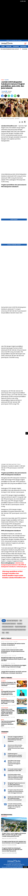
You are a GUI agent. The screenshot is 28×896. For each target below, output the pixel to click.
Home (3, 46)
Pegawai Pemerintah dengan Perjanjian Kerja (13, 629)
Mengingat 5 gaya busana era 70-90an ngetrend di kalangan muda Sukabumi (16, 784)
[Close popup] (27, 433)
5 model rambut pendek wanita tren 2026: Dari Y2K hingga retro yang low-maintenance (15, 806)
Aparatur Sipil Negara (12, 620)
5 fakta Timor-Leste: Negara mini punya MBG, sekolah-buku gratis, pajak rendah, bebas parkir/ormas (8, 712)
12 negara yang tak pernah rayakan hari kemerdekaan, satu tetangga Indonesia (15, 791)
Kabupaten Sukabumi (7, 626)
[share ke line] (15, 96)
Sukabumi (16, 46)
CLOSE (25, 867)
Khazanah (23, 46)
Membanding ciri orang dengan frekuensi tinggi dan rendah (7, 702)
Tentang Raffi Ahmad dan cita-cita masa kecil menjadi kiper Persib (8, 693)
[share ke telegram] (12, 96)
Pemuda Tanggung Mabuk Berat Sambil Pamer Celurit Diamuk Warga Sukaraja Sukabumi (15, 739)
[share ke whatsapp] (9, 96)
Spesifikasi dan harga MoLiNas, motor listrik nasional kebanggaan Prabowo (14, 763)
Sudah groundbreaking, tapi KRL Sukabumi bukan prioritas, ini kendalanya (16, 798)
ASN (21, 620)
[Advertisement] (14, 21)
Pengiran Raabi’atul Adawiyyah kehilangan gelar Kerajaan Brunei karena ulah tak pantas (12, 849)
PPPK (7, 632)
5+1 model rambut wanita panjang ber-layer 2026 (15, 769)
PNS (3, 632)
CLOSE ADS (23, 1)
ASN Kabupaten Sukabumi (9, 623)
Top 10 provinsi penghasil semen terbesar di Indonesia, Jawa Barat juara (8, 723)
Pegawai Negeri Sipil (20, 626)
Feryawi (4, 91)
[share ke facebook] (2, 96)
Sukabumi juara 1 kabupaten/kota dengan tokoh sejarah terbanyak (15, 755)
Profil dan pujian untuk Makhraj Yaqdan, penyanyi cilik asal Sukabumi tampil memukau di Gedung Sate (15, 777)
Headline (8, 46)
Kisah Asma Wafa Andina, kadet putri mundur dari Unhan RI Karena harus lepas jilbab (16, 747)
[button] (20, 122)
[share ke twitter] (6, 96)
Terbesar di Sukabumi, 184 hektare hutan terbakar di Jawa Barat (8, 684)
